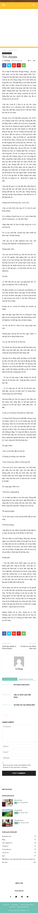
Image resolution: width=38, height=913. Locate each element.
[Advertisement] (19, 28)
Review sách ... (18, 800)
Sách (15, 802)
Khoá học (12, 907)
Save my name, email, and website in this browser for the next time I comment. (17, 766)
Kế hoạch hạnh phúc (22, 685)
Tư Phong (7, 60)
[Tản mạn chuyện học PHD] (7, 823)
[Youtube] (27, 897)
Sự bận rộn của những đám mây (28, 647)
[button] (34, 5)
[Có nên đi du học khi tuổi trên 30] (7, 813)
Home (4, 50)
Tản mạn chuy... (18, 820)
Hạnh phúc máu (12, 50)
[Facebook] (10, 897)
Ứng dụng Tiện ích (23, 907)
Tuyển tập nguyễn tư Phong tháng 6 (9, 647)
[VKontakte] (22, 897)
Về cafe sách (14, 904)
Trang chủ (6, 904)
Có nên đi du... (18, 810)
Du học (16, 813)
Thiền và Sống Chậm (27, 904)
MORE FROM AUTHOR (26, 679)
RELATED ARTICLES (9, 679)
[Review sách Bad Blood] (7, 803)
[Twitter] (16, 897)
